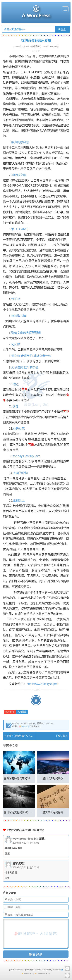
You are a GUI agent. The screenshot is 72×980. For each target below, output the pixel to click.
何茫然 (15, 344)
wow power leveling (25, 838)
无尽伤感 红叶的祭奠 (25, 367)
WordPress (57, 970)
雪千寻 (15, 299)
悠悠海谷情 (18, 315)
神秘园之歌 (18, 175)
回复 (7, 853)
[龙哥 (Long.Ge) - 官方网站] (36, 15)
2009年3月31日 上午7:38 (26, 867)
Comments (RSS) (43, 973)
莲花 (15, 406)
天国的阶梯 (20, 473)
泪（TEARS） (20, 229)
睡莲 (16, 384)
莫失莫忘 (19, 428)
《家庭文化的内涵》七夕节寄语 (24, 812)
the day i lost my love (26, 456)
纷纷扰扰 (60, 735)
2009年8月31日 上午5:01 (26, 843)
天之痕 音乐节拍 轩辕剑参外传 (31, 355)
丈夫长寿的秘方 (54, 812)
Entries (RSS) (29, 973)
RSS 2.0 (25, 726)
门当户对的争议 (54, 778)
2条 (46, 46)
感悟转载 (37, 46)
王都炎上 (19, 500)
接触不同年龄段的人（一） (20, 735)
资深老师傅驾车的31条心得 (22, 778)
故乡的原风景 (20, 142)
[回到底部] (67, 975)
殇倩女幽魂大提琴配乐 (26, 332)
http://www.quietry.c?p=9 (42, 684)
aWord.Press (20, 970)
